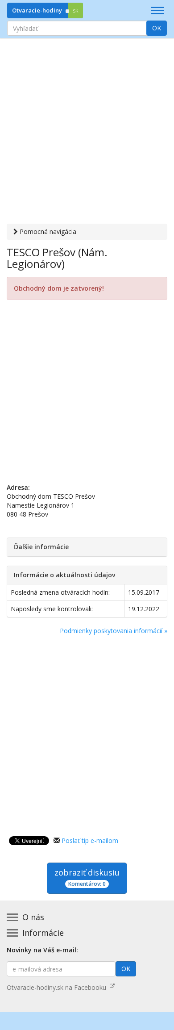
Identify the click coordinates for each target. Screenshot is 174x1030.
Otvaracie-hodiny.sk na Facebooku (58, 987)
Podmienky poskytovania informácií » (113, 630)
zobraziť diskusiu (87, 877)
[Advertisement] (87, 132)
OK (156, 28)
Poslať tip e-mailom (90, 840)
